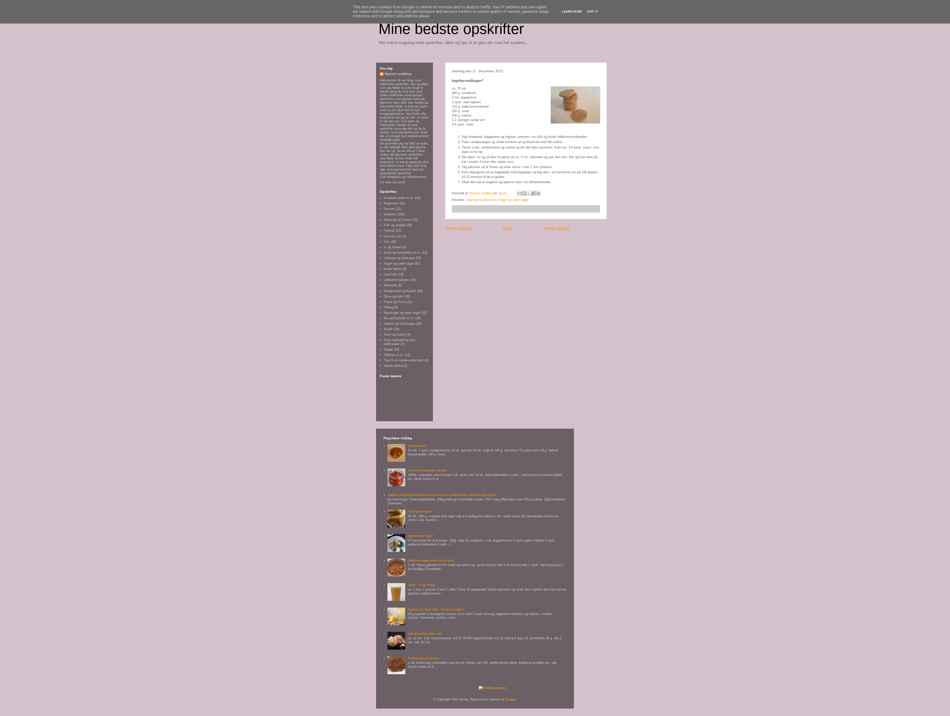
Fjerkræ (389, 230)
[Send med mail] (519, 193)
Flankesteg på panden (423, 658)
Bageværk (391, 203)
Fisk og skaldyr (395, 225)
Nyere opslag (458, 228)
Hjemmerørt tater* (420, 536)
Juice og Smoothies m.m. (402, 252)
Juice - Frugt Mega (421, 585)
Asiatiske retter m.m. (399, 198)
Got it (592, 11)
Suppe (388, 349)
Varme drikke (393, 366)
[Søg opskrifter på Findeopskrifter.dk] (492, 688)
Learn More (572, 11)
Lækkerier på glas (396, 280)
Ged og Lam (392, 236)
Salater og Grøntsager (399, 323)
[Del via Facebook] (533, 193)
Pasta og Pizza (395, 302)
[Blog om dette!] (524, 193)
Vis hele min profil (392, 182)
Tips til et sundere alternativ (404, 360)
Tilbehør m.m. (394, 355)
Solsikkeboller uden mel (425, 634)
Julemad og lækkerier (481, 200)
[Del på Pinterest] (538, 193)
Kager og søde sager (513, 200)
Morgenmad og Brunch (400, 291)
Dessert (389, 209)
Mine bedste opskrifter (451, 29)
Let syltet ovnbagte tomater (427, 470)
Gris (387, 242)
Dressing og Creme (397, 220)
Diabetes (390, 214)
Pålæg (388, 307)
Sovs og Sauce (395, 334)
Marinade (390, 285)
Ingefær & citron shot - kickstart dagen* (436, 609)
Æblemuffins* (417, 446)
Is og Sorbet (392, 247)
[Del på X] (528, 193)
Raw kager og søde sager (402, 313)
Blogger (510, 699)
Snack (388, 329)
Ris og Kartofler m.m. (399, 318)
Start (507, 228)
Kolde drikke (393, 269)
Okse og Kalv (393, 296)
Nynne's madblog (398, 74)
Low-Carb (390, 274)
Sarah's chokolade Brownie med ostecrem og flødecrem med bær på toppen (441, 495)
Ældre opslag (556, 228)
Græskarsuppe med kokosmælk (431, 560)
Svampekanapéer (420, 511)
